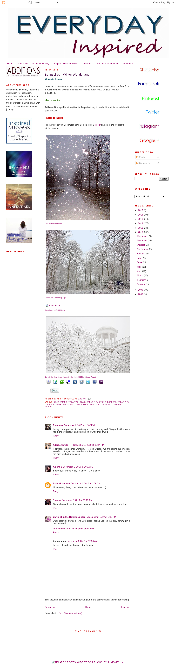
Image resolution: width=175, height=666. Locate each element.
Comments (144, 163)
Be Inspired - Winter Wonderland (67, 74)
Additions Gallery (40, 63)
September (143, 249)
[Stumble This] (54, 381)
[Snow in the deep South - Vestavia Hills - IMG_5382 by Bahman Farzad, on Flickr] (88, 373)
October (141, 245)
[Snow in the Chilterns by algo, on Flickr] (88, 294)
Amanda (57, 467)
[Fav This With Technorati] (61, 381)
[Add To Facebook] (94, 381)
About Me (23, 63)
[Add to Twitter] (87, 381)
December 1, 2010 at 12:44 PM (88, 445)
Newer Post (50, 607)
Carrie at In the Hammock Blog (69, 517)
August (141, 253)
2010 (141, 232)
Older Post (125, 607)
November (142, 240)
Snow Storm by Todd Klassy (55, 310)
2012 (141, 223)
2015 (141, 210)
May (139, 267)
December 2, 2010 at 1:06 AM (85, 483)
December (142, 236)
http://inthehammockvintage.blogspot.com (74, 528)
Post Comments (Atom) (70, 613)
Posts (141, 157)
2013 (141, 219)
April (139, 271)
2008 (141, 294)
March (140, 275)
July (139, 258)
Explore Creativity (118, 402)
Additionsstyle (60, 445)
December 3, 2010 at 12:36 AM (82, 541)
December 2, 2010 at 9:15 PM (101, 517)
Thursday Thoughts (101, 404)
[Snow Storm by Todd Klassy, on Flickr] (53, 305)
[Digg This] (74, 381)
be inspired (60, 402)
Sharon (57, 500)
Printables (128, 63)
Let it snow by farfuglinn (53, 224)
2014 (141, 214)
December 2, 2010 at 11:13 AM (77, 500)
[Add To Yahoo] (100, 381)
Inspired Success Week (66, 63)
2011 (141, 228)
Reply (56, 435)
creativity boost (96, 402)
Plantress (58, 425)
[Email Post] (89, 399)
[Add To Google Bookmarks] (48, 381)
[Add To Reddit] (81, 381)
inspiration (59, 404)
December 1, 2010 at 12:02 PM (79, 425)
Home (10, 63)
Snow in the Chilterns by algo (55, 298)
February (141, 280)
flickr (48, 404)
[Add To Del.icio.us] (67, 381)
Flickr (97, 125)
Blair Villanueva (61, 483)
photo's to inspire (78, 404)
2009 (141, 290)
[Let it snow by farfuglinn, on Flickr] (78, 220)
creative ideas (76, 402)
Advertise (87, 63)
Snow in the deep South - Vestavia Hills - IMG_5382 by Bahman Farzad (70, 377)
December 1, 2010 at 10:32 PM (78, 467)
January (141, 284)
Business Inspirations (107, 63)
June (140, 262)
